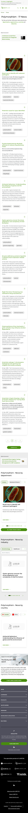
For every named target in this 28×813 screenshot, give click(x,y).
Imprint (6, 806)
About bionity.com (14, 797)
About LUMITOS (13, 794)
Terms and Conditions (16, 806)
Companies (4, 694)
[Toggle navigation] (26, 8)
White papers (5, 705)
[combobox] (14, 552)
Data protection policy (14, 808)
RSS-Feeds (4, 721)
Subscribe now (14, 743)
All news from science (14, 529)
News (2, 689)
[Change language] (23, 8)
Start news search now (14, 680)
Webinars (3, 710)
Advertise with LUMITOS (13, 791)
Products (3, 700)
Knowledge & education (8, 715)
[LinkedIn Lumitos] (14, 785)
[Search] (18, 8)
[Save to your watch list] (24, 56)
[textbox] (14, 553)
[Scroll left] (23, 482)
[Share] (20, 8)
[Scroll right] (25, 482)
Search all (14, 447)
